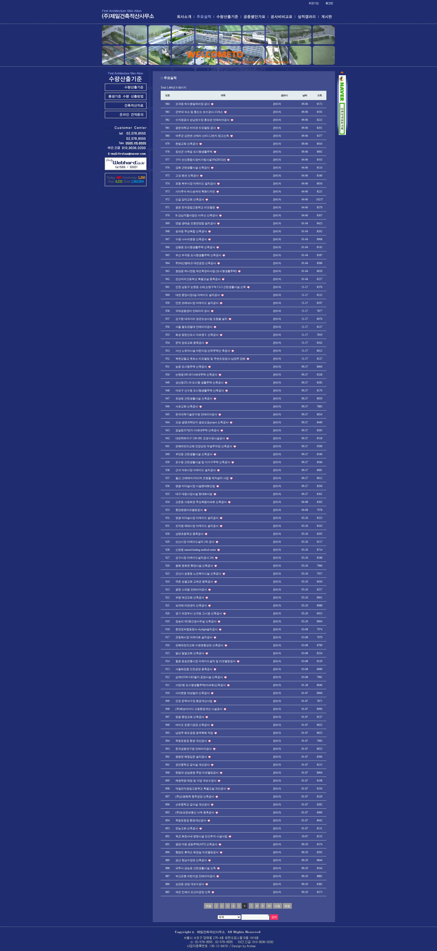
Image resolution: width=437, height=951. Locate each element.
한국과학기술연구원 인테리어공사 (196, 414)
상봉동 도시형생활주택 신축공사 (195, 247)
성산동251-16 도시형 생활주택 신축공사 (199, 382)
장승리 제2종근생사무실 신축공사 (196, 621)
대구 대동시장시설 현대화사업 (194, 494)
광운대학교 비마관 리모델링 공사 (195, 127)
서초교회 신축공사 (187, 406)
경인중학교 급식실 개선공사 (192, 764)
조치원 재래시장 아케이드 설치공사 (197, 525)
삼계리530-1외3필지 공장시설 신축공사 (199, 677)
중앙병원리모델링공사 (189, 510)
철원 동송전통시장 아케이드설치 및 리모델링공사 (205, 661)
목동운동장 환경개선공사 (191, 820)
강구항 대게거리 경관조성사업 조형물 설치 (201, 318)
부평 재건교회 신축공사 (190, 597)
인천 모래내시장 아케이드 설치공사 (197, 303)
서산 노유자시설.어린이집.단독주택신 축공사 (203, 350)
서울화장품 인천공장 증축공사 (194, 669)
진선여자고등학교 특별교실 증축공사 (198, 279)
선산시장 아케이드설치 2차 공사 (195, 541)
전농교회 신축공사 (187, 828)
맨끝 (287, 906)
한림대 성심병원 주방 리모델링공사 (197, 772)
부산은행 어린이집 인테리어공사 (195, 876)
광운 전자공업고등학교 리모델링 (195, 207)
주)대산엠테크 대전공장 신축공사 (196, 263)
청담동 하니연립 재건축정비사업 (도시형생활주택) (206, 271)
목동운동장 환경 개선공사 (191, 740)
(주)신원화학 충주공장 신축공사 (195, 796)
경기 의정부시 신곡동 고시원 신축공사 (199, 613)
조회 (319, 95)
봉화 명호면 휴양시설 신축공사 (194, 565)
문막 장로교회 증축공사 (190, 342)
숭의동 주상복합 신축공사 (191, 231)
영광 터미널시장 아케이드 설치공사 (197, 518)
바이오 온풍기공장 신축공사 (192, 724)
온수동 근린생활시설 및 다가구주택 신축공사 (203, 462)
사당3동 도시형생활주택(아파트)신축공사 (200, 685)
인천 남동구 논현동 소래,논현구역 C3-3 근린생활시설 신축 (210, 287)
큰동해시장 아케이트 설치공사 (194, 637)
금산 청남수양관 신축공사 (191, 860)
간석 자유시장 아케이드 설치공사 (195, 470)
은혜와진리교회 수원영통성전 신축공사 (199, 645)
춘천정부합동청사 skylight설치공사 (196, 629)
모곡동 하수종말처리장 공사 (192, 104)
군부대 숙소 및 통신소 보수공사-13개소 (199, 112)
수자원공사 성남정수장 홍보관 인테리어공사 (202, 119)
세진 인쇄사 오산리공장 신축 (193, 892)
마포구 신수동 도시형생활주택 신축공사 (200, 390)
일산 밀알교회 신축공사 (190, 653)
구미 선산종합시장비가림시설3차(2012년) (200, 159)
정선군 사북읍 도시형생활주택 (194, 151)
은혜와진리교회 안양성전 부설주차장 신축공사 (204, 446)
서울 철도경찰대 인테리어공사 (194, 326)
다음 (277, 906)
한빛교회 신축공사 (187, 143)
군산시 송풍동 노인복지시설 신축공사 (198, 573)
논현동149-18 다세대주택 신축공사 (196, 374)
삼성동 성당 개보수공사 (190, 884)
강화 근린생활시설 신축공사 (192, 167)
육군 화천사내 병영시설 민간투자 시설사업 (201, 836)
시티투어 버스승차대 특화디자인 (195, 191)
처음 (208, 906)
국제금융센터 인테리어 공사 (192, 311)
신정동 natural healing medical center (196, 549)
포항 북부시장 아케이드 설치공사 (195, 183)
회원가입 (313, 3)
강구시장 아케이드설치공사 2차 (194, 557)
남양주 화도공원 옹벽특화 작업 (194, 732)
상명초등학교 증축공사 (189, 533)
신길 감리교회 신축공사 (190, 199)
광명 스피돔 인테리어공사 (191, 589)
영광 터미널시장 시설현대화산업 (195, 486)
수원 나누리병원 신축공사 (191, 239)
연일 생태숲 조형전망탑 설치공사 (195, 223)
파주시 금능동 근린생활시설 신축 (195, 868)
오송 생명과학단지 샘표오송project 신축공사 (202, 422)
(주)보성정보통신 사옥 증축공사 (195, 812)
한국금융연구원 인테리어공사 (193, 748)
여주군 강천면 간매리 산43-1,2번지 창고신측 (202, 135)
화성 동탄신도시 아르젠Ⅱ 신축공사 (197, 334)
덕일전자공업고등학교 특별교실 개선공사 (201, 788)
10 (269, 906)
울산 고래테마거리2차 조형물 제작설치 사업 (202, 478)
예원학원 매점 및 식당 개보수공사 (196, 780)
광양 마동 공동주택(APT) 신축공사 (196, 844)
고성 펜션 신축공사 (187, 175)
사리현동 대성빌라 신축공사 (192, 693)
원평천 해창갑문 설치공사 (191, 756)
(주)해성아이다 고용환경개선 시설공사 (199, 709)
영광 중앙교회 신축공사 (190, 717)
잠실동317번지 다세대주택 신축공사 (197, 430)
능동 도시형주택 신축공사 (191, 366)
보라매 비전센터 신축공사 (191, 605)
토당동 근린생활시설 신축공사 (194, 398)
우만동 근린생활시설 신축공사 (194, 454)
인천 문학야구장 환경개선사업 (194, 701)
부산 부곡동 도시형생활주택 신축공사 (198, 255)
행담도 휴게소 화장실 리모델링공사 (197, 852)
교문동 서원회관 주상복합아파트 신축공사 (201, 502)
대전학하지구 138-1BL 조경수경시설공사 (200, 438)
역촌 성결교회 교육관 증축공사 (194, 581)
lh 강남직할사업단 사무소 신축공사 (196, 215)
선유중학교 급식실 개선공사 (192, 804)
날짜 (304, 95)
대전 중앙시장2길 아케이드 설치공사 (198, 295)
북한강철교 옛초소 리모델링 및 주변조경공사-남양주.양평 (210, 358)
